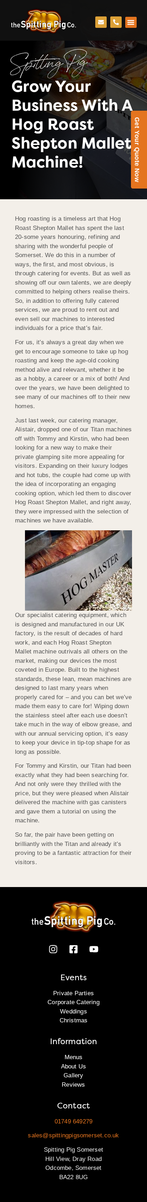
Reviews (73, 1084)
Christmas (74, 1020)
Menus (74, 1057)
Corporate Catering (73, 1002)
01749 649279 (73, 1121)
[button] (131, 22)
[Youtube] (94, 949)
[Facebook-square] (73, 949)
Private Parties (73, 993)
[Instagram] (53, 949)
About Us (73, 1066)
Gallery (73, 1075)
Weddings (73, 1011)
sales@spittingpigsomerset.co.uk (73, 1135)
